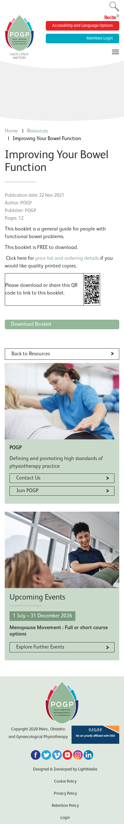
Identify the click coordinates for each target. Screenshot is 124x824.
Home (11, 131)
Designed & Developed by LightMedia (65, 769)
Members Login (99, 38)
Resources (37, 131)
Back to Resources (30, 354)
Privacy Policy (65, 794)
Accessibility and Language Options (82, 26)
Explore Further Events (40, 647)
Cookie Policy (65, 781)
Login (65, 818)
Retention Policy (65, 806)
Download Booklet (31, 324)
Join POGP (27, 491)
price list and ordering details (67, 258)
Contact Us (28, 478)
